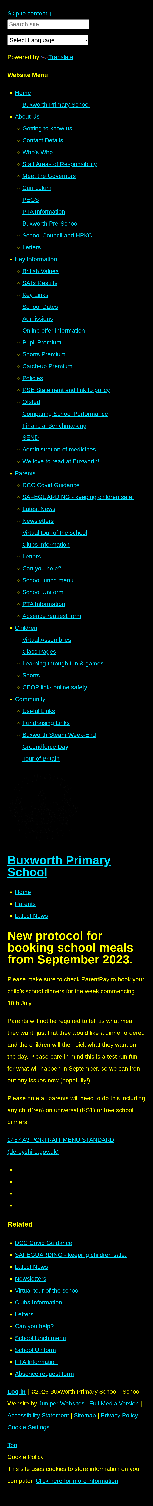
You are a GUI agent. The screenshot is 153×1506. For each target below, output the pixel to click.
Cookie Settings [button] (28, 1427)
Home (23, 892)
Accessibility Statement (38, 1415)
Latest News (31, 915)
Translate (60, 57)
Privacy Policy (119, 1415)
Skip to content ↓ (29, 13)
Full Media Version (114, 1403)
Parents (25, 904)
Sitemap (85, 1415)
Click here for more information (77, 1480)
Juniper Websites (62, 1403)
